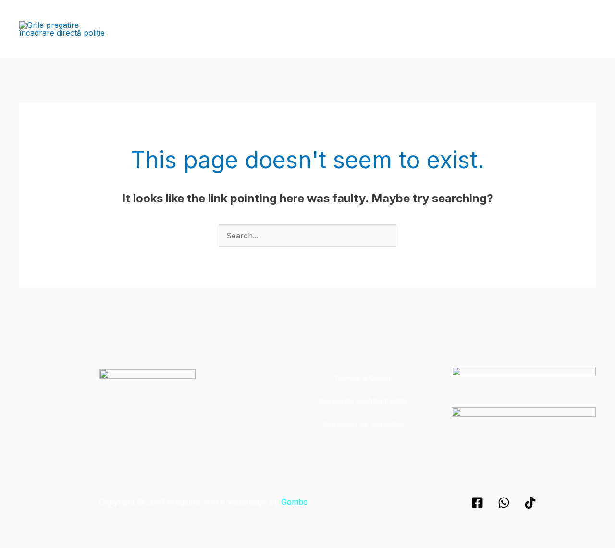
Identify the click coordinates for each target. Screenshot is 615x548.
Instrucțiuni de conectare (363, 423)
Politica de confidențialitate (363, 400)
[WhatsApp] (504, 503)
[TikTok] (530, 503)
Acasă (178, 28)
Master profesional (364, 28)
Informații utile (467, 28)
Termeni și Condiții (363, 378)
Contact (520, 28)
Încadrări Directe (287, 28)
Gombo (294, 502)
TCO (420, 28)
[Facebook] (477, 503)
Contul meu (569, 28)
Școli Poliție (224, 28)
